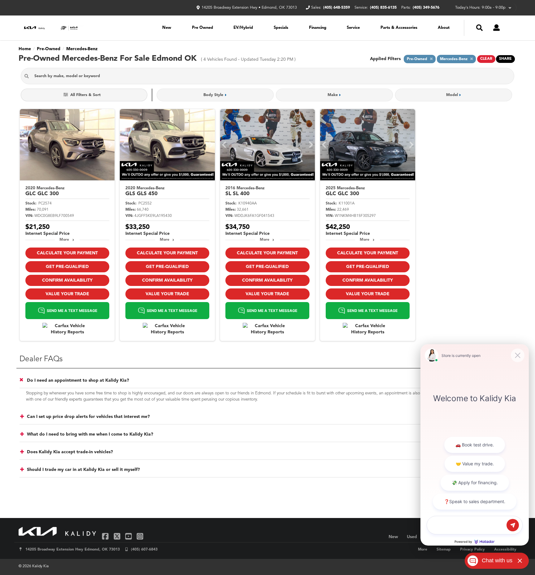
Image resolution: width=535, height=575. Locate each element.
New (166, 28)
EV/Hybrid (243, 28)
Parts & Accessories (399, 28)
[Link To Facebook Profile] (106, 536)
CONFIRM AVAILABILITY (67, 280)
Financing (317, 28)
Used (412, 537)
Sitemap (444, 549)
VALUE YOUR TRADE (67, 294)
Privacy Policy (472, 549)
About (444, 28)
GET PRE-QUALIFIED (67, 267)
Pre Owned (202, 28)
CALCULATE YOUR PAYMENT (67, 253)
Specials (281, 28)
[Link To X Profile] (117, 536)
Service (353, 28)
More (64, 240)
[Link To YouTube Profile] (129, 536)
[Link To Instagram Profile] (140, 536)
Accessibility (505, 549)
